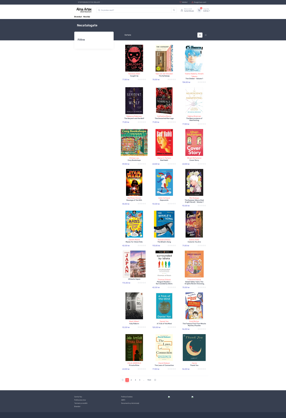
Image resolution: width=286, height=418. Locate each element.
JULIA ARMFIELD (134, 363)
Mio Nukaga (194, 198)
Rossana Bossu (164, 240)
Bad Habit (164, 160)
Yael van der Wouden (164, 74)
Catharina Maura (164, 116)
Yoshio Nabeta (191, 74)
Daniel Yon (164, 321)
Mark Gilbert (134, 321)
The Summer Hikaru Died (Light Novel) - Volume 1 (194, 201)
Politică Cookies (127, 397)
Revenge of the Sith (134, 200)
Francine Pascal (194, 280)
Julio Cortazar (164, 198)
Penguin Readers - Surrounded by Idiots (164, 283)
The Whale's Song (164, 242)
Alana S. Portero (164, 158)
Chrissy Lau (134, 158)
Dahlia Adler (194, 240)
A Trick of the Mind (164, 324)
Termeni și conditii (80, 403)
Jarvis (194, 363)
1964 (149, 380)
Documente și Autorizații (130, 403)
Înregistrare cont (200, 2)
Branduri (78, 17)
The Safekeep (164, 76)
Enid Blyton (194, 321)
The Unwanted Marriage (164, 118)
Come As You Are (194, 242)
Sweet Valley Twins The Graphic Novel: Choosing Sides (194, 284)
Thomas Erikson (164, 280)
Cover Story (194, 160)
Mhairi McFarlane (194, 158)
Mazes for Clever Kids (134, 242)
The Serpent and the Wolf (134, 118)
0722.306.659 (94, 2)
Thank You (194, 365)
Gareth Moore (134, 240)
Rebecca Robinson (134, 116)
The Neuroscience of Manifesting (194, 119)
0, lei (206, 10)
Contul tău (78, 397)
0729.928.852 (83, 2)
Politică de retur (80, 400)
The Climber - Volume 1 (194, 79)
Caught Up (134, 76)
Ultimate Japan (134, 279)
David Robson (164, 363)
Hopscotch (164, 200)
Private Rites (134, 365)
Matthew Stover (134, 198)
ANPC (123, 400)
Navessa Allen (134, 74)
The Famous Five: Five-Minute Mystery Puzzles (194, 325)
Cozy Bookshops (134, 160)
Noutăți (86, 17)
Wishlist (185, 2)
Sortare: (126, 35)
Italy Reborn (134, 324)
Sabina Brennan (194, 116)
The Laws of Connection (164, 365)
